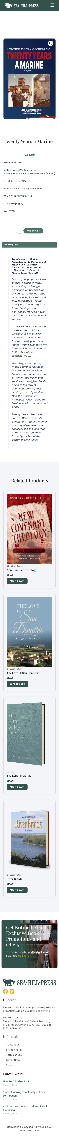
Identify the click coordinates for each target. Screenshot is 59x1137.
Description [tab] (11, 244)
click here (23, 955)
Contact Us (13, 1044)
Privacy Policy (14, 1050)
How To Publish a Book (16, 1081)
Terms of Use (14, 1055)
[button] (52, 5)
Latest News (13, 1060)
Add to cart (33, 230)
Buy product (17, 683)
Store (9, 1065)
